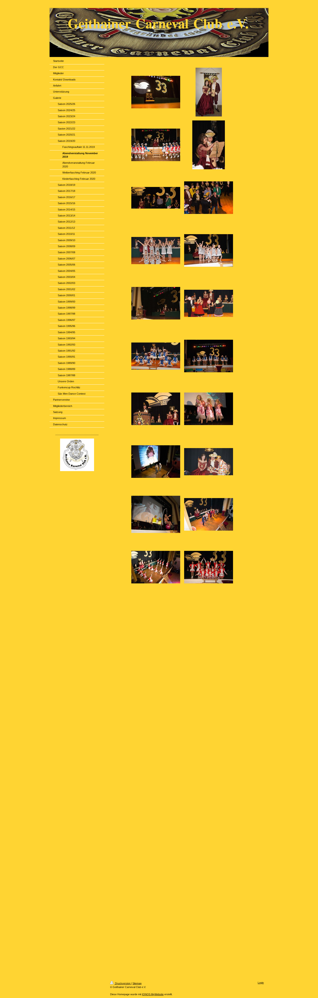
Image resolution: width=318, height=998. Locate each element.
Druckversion (122, 983)
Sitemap (137, 983)
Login (261, 982)
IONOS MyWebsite (153, 994)
